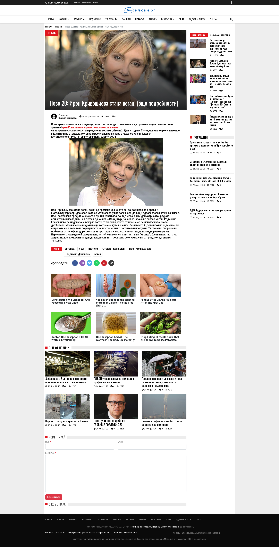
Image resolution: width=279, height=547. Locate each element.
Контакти (60, 533)
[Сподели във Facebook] (75, 263)
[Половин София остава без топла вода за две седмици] (164, 418)
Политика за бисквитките (125, 533)
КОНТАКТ (96, 2)
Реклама (49, 533)
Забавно (78, 19)
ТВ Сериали (111, 19)
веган (97, 254)
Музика (153, 19)
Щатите (93, 248)
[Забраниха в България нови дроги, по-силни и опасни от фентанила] (67, 376)
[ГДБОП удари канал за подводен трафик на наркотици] (116, 376)
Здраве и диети (197, 19)
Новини (63, 19)
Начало (77, 2)
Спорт (199, 519)
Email (120, 442)
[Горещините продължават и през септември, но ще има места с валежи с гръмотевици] (164, 376)
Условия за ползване (169, 527)
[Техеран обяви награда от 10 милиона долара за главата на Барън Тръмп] (198, 123)
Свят (181, 19)
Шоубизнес (95, 19)
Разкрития (166, 19)
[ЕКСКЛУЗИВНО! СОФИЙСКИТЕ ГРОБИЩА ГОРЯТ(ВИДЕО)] (116, 418)
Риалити (126, 19)
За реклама (86, 2)
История (139, 19)
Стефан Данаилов (113, 248)
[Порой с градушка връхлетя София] (67, 418)
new (81, 248)
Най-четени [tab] (198, 35)
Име (48, 442)
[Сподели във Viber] (82, 263)
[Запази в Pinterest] (104, 263)
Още (212, 19)
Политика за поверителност (144, 527)
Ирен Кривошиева (140, 248)
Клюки (51, 19)
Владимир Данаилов (77, 254)
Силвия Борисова (67, 118)
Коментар (50, 453)
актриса (69, 248)
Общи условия (74, 533)
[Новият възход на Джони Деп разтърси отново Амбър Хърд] (198, 67)
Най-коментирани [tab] (220, 35)
